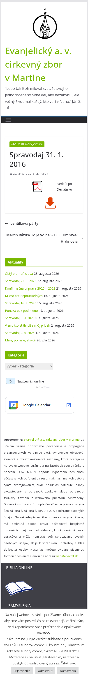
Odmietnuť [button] (45, 671)
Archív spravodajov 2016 (27, 144)
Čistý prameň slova (19, 273)
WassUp (48, 387)
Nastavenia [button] (68, 671)
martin (44, 174)
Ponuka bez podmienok (22, 310)
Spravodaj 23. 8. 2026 (20, 281)
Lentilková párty (24, 223)
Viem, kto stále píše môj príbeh (27, 325)
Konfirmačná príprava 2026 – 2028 (30, 288)
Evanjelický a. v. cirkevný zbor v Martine (38, 64)
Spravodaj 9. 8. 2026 (20, 318)
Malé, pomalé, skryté (20, 340)
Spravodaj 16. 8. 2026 (20, 303)
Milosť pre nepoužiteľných (24, 296)
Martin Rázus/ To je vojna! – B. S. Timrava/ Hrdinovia (42, 238)
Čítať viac (68, 663)
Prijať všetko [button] (22, 671)
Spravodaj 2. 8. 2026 (20, 333)
